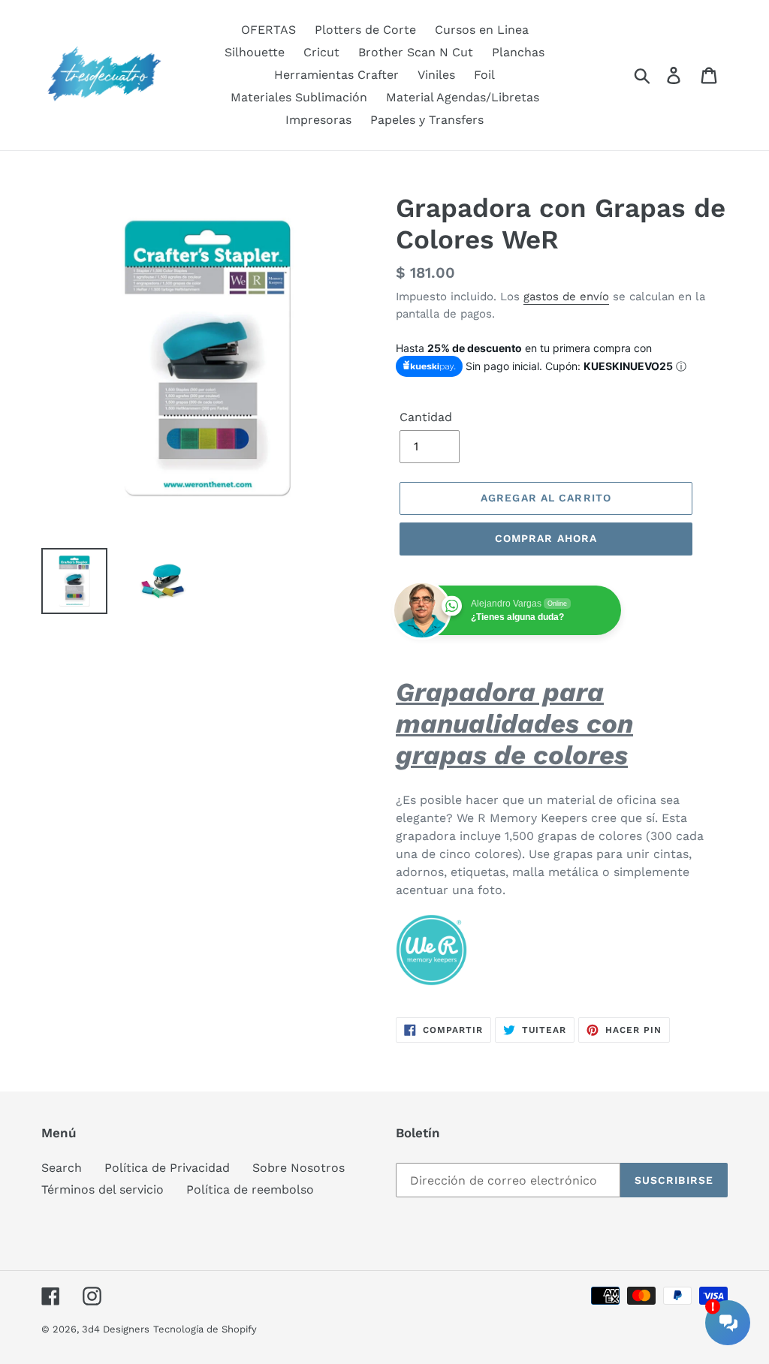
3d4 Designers (115, 1329)
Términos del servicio (102, 1189)
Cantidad (426, 417)
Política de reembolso (250, 1189)
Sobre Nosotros (298, 1168)
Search (61, 1168)
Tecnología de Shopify (205, 1329)
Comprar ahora (546, 538)
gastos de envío (566, 296)
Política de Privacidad (167, 1168)
